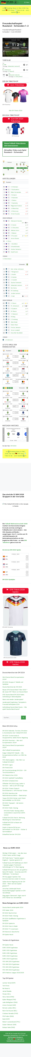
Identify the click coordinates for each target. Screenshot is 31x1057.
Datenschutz (14, 1035)
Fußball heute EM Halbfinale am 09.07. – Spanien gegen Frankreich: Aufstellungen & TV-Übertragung (15, 865)
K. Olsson (10, 71)
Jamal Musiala (6, 991)
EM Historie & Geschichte (10, 932)
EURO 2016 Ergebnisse (9, 953)
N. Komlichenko (15, 246)
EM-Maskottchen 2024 (10, 775)
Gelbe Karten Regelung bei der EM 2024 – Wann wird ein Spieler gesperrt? (13, 884)
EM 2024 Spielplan (8, 579)
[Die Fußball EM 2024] (10, 2)
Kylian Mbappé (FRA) (9, 999)
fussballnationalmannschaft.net (15, 1041)
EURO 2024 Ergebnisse (9, 959)
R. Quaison (14, 308)
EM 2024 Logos (7, 765)
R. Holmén (14, 277)
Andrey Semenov (16, 249)
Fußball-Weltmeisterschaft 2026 (16, 524)
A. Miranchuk (15, 208)
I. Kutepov (14, 195)
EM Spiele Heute (7, 934)
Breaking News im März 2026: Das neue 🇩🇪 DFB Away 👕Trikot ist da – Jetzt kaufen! (15, 10)
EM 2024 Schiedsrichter (10, 781)
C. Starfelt (14, 280)
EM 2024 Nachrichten (9, 913)
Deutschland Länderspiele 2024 (12, 907)
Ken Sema (14, 288)
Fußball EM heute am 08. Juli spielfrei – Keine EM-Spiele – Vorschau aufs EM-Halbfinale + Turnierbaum (15, 872)
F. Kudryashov (15, 189)
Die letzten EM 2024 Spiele (11, 550)
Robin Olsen (14, 325)
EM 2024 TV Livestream (10, 929)
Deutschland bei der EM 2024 (12, 687)
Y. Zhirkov (13, 200)
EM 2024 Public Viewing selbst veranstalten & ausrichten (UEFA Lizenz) (14, 813)
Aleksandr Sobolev (14, 75)
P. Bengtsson (15, 272)
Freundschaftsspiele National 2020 (13, 38)
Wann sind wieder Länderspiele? (12, 699)
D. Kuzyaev (14, 236)
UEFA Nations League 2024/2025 (13, 973)
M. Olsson (14, 311)
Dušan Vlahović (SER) (9, 1025)
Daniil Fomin (14, 252)
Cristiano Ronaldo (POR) (10, 1013)
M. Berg (13, 317)
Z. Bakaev (13, 233)
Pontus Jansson (16, 327)
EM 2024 (13, 446)
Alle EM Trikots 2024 (15, 110)
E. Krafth (13, 274)
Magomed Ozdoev (16, 206)
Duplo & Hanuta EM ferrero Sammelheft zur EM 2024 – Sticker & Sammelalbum (14, 829)
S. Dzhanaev (14, 187)
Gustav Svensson (16, 282)
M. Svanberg (14, 291)
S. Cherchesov (7, 259)
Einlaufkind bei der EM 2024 (11, 834)
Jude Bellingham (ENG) (9, 1002)
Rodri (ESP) (6, 1019)
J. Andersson (9, 340)
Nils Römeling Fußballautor (15, 1037)
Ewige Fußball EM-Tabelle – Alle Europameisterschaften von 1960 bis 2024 (14, 755)
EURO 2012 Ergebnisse (9, 950)
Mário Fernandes (16, 192)
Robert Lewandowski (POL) (11, 1022)
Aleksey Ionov (15, 230)
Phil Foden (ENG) (8, 1016)
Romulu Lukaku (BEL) (9, 1008)
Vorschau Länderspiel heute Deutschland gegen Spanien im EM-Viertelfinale (14, 891)
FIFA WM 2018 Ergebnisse (10, 967)
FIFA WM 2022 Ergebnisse (10, 970)
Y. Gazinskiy (14, 203)
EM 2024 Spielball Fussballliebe (12, 778)
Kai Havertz (6, 988)
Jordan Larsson (15, 293)
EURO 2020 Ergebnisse (10, 956)
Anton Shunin (15, 238)
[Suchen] (23, 718)
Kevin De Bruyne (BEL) (9, 1011)
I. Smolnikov (14, 244)
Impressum (7, 1035)
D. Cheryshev (18, 76)
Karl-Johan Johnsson (17, 269)
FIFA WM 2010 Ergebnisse (10, 961)
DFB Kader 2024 (7, 910)
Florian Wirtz (6, 994)
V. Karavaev (14, 197)
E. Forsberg (14, 319)
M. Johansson (6, 70)
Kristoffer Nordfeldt (17, 333)
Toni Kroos (5, 986)
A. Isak (4, 64)
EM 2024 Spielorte (8, 923)
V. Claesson (14, 314)
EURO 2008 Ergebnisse (10, 948)
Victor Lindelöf (15, 330)
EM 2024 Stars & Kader (10, 926)
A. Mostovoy (14, 211)
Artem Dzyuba (15, 214)
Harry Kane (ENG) (8, 997)
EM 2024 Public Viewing (10, 808)
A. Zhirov (8, 241)
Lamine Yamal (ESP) (8, 983)
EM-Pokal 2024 (7, 768)
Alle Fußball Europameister (11, 750)
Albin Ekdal (14, 322)
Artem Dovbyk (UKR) (9, 1005)
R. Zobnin (13, 225)
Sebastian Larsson (13, 66)
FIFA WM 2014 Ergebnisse (10, 964)
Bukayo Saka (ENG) (8, 1027)
